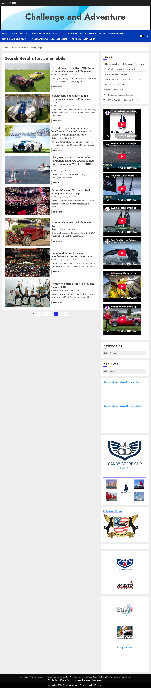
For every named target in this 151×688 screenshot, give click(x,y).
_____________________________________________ (124, 476)
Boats (14, 33)
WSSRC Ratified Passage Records (118, 95)
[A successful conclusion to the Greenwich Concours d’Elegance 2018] (27, 108)
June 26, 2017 (66, 197)
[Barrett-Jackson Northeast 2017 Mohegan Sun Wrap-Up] (27, 201)
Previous (36, 314)
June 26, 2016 (67, 260)
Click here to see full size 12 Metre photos (122, 406)
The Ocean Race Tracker (83, 39)
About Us (57, 33)
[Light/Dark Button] (142, 36)
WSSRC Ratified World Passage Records (50, 39)
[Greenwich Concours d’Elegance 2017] (27, 232)
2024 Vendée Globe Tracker (115, 74)
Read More (57, 87)
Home (4, 33)
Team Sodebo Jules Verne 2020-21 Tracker (122, 79)
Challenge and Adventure (75, 16)
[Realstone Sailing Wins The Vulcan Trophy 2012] (27, 293)
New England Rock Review (14, 39)
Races (83, 33)
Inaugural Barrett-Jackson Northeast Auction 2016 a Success (71, 254)
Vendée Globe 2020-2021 (114, 89)
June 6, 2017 (66, 229)
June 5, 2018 (66, 106)
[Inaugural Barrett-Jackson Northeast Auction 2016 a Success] (27, 262)
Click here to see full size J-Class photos (121, 382)
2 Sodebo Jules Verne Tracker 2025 (119, 69)
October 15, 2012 (68, 291)
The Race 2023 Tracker (113, 84)
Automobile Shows (41, 33)
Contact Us (71, 33)
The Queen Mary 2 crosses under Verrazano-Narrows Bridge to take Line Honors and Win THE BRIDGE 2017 (72, 162)
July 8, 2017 (66, 171)
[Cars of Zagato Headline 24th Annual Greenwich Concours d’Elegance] (27, 77)
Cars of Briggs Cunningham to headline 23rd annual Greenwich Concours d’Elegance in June (71, 131)
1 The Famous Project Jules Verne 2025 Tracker (124, 64)
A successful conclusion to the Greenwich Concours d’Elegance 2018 (71, 99)
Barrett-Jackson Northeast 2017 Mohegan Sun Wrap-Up (70, 192)
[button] (147, 36)
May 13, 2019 (66, 75)
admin (55, 75)
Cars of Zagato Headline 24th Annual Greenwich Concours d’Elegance (73, 69)
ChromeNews (85, 685)
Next (66, 314)
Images (92, 33)
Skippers (24, 33)
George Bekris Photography (112, 33)
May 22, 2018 (66, 138)
